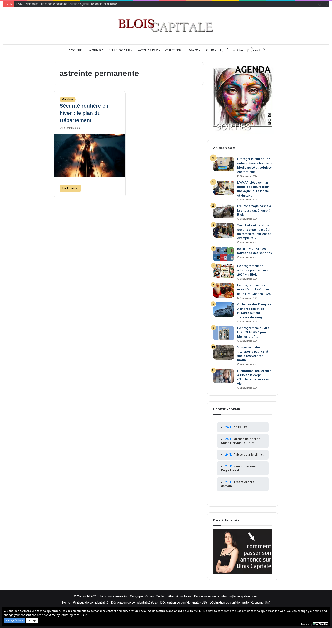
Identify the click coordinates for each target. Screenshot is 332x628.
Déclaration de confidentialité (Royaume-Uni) (239, 602)
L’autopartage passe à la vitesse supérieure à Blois (254, 210)
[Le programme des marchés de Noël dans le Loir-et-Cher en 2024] (223, 290)
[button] (14, 620)
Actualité (148, 50)
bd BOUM (240, 427)
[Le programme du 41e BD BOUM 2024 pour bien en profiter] (223, 333)
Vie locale (119, 50)
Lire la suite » (70, 188)
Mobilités (67, 99)
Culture (173, 50)
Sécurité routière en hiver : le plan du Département (84, 113)
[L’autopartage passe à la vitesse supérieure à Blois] (223, 211)
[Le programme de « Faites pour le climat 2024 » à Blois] (223, 271)
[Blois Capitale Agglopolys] (166, 25)
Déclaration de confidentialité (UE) (134, 602)
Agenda (96, 50)
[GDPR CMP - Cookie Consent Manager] (320, 624)
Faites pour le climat (248, 454)
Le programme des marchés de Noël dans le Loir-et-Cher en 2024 (254, 289)
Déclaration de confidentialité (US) (183, 602)
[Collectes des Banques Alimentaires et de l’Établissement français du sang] (223, 309)
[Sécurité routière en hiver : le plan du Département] (89, 155)
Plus (209, 50)
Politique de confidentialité (90, 602)
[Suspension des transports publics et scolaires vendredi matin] (223, 352)
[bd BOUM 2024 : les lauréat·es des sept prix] (223, 254)
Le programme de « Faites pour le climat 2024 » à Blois (253, 270)
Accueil (75, 50)
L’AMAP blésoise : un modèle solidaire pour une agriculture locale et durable (66, 4)
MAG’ (193, 50)
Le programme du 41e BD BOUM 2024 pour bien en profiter (253, 332)
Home (66, 602)
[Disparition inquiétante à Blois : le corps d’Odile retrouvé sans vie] (223, 376)
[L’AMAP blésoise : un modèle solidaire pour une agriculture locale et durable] (223, 188)
